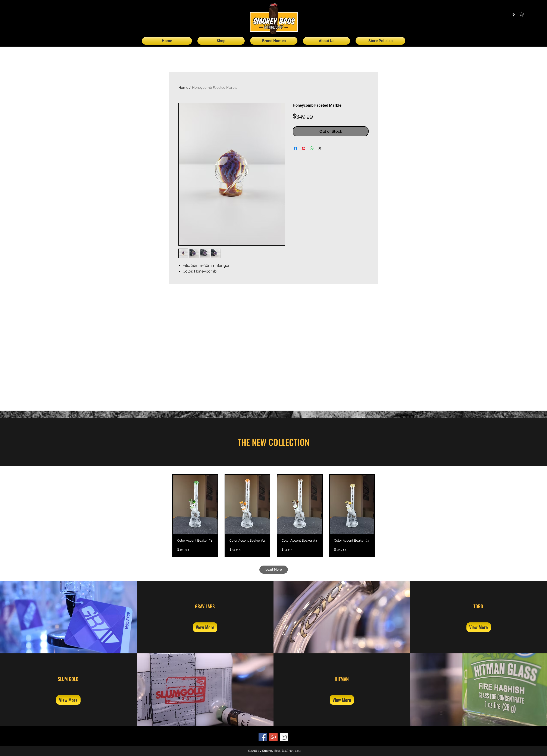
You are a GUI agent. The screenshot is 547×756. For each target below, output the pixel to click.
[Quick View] (195, 504)
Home (183, 87)
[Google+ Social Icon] (273, 737)
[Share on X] (319, 148)
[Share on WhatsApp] (311, 148)
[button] (521, 14)
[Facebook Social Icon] (263, 737)
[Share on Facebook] (295, 148)
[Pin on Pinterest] (303, 148)
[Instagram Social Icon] (284, 737)
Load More (273, 570)
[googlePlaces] (514, 15)
